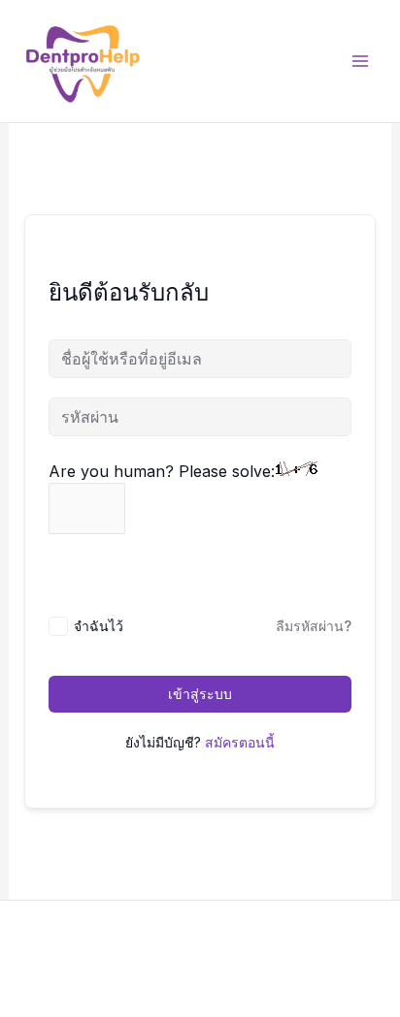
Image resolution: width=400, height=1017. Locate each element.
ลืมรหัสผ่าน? (313, 626)
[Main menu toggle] (360, 61)
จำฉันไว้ (98, 626)
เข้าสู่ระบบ (200, 693)
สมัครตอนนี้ (240, 742)
